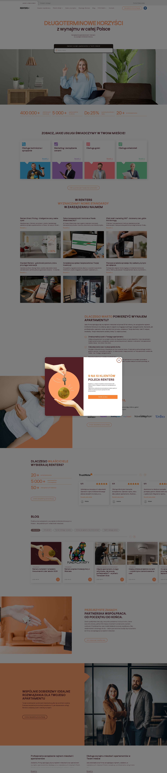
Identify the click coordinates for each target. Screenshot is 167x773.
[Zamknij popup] (119, 360)
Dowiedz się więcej (102, 397)
